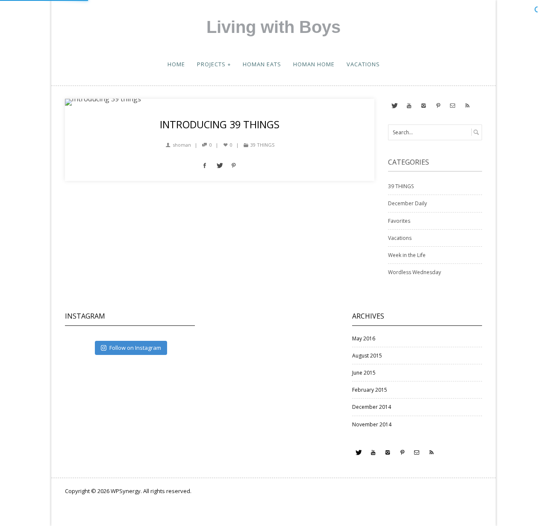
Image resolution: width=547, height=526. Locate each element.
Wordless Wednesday (414, 272)
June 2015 (364, 372)
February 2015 (369, 389)
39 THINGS (262, 145)
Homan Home (314, 64)
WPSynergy (126, 491)
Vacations (363, 64)
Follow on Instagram (135, 348)
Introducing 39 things (219, 124)
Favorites (399, 221)
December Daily (407, 203)
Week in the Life (407, 255)
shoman (181, 145)
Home (176, 64)
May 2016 (363, 338)
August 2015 (367, 355)
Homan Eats (262, 64)
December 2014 (371, 407)
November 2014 (371, 424)
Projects (211, 64)
